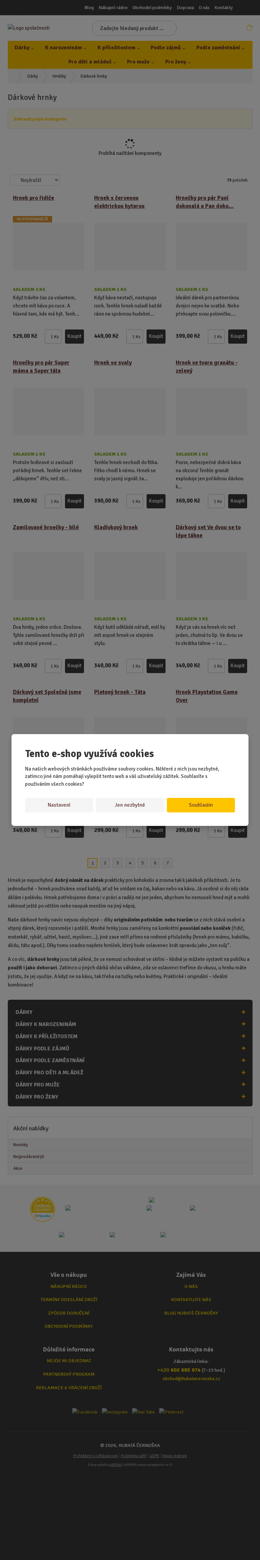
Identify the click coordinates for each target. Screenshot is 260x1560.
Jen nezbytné (130, 805)
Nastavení (59, 805)
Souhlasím (201, 805)
